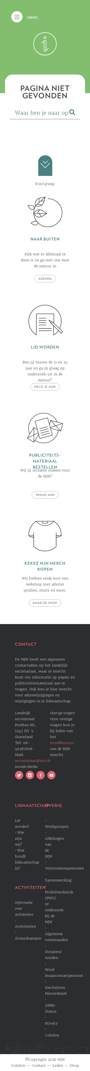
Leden (57, 1065)
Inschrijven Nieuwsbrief (55, 990)
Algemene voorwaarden (56, 937)
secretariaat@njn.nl (32, 760)
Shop (74, 1065)
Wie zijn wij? (19, 838)
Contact (39, 1065)
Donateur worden (53, 955)
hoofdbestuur (62, 743)
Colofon (18, 1065)
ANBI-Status (50, 1008)
